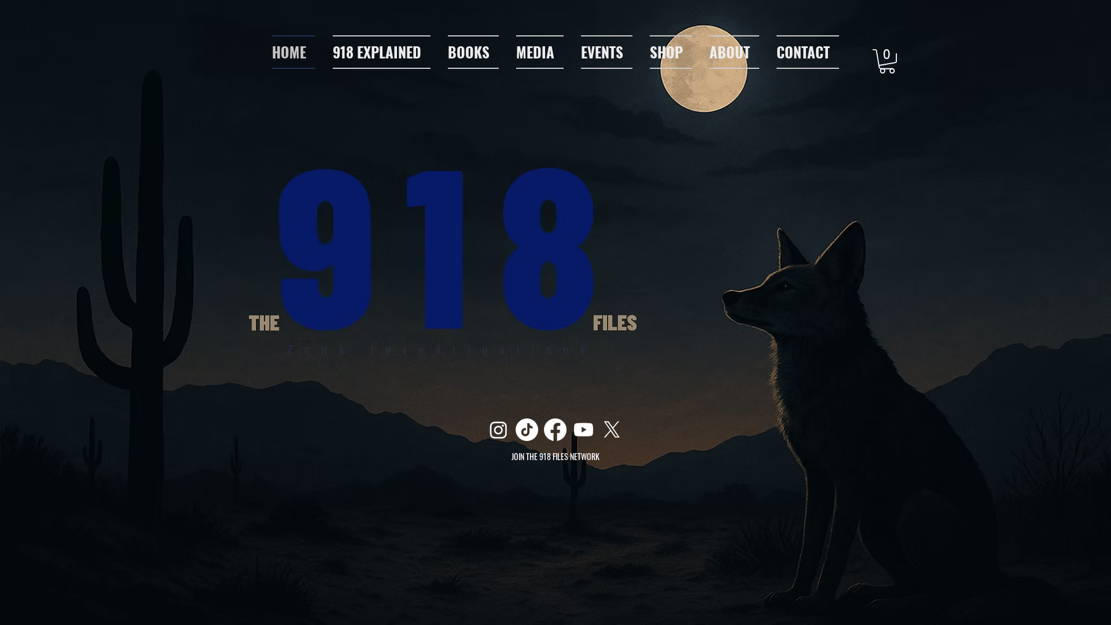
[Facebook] (555, 429)
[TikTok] (527, 429)
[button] (539, 52)
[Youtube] (583, 429)
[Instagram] (498, 429)
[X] (612, 429)
